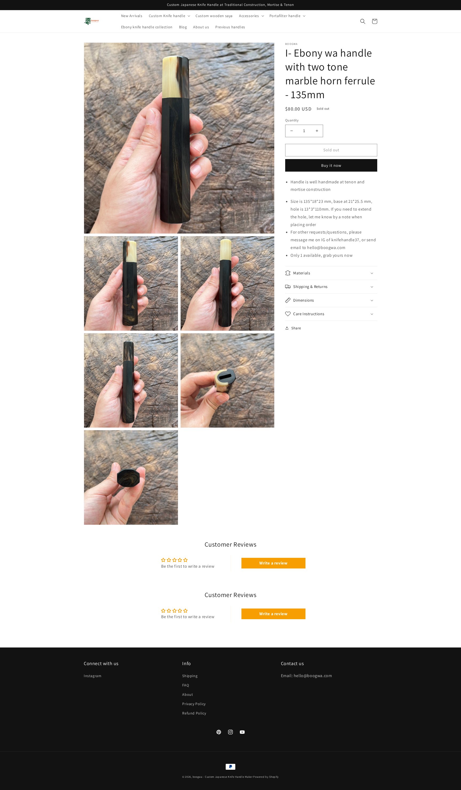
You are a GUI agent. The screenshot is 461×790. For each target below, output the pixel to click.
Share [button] (296, 328)
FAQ (185, 685)
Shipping (189, 675)
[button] (169, 15)
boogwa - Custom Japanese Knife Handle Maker (223, 777)
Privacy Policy (193, 703)
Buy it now (331, 165)
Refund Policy (194, 713)
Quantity (292, 120)
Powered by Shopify (266, 777)
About (187, 694)
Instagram (92, 675)
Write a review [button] (273, 563)
